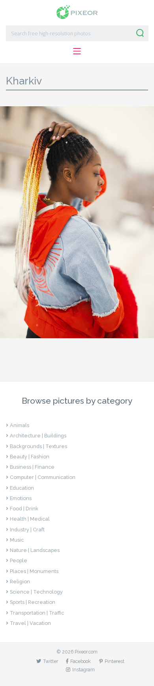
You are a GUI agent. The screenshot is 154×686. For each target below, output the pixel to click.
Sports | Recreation (32, 602)
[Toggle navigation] (76, 51)
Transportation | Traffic (37, 613)
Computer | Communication (42, 477)
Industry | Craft (27, 530)
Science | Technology (36, 592)
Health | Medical (30, 519)
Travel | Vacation (30, 623)
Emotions (21, 498)
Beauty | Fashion (29, 457)
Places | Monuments (34, 571)
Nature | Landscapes (35, 550)
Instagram (83, 670)
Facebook (80, 661)
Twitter (50, 661)
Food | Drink (24, 509)
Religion (20, 581)
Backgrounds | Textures (38, 446)
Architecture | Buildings (38, 436)
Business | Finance (32, 467)
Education (22, 488)
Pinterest (114, 661)
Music (17, 540)
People (18, 560)
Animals (19, 425)
